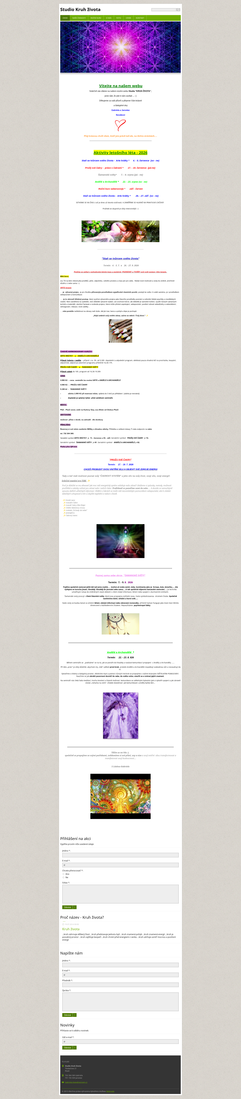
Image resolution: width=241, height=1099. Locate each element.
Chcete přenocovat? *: (72, 870)
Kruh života (70, 929)
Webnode (110, 1091)
